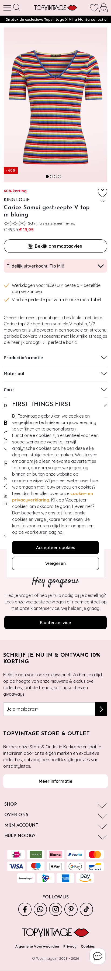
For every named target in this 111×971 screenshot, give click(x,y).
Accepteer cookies (55, 547)
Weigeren (55, 563)
